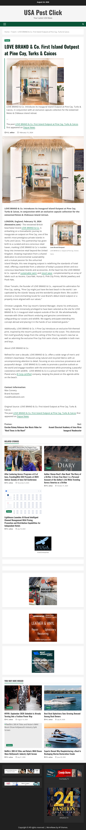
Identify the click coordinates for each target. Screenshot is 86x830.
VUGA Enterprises (43, 552)
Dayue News (29, 127)
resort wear (47, 273)
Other (48, 708)
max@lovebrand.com (14, 397)
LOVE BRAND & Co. (30, 227)
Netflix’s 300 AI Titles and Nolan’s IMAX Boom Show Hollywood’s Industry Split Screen (23, 752)
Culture (9, 708)
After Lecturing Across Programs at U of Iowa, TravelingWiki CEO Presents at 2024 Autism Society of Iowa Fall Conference (21, 477)
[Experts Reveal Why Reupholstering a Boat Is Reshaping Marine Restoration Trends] (63, 735)
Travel (7, 40)
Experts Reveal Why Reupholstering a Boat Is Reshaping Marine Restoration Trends (62, 752)
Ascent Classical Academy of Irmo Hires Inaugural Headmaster (65, 427)
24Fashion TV (64, 818)
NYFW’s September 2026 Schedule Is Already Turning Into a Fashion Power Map (22, 715)
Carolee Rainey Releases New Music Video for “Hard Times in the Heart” (23, 427)
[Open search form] (83, 24)
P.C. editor (10, 132)
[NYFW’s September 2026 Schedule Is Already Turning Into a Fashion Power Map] (23, 697)
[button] (4, 24)
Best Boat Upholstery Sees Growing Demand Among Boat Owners (62, 715)
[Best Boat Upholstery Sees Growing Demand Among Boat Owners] (63, 697)
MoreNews (51, 827)
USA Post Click (43, 12)
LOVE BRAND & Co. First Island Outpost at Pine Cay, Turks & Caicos (46, 124)
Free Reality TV (64, 779)
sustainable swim (28, 273)
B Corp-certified (24, 374)
